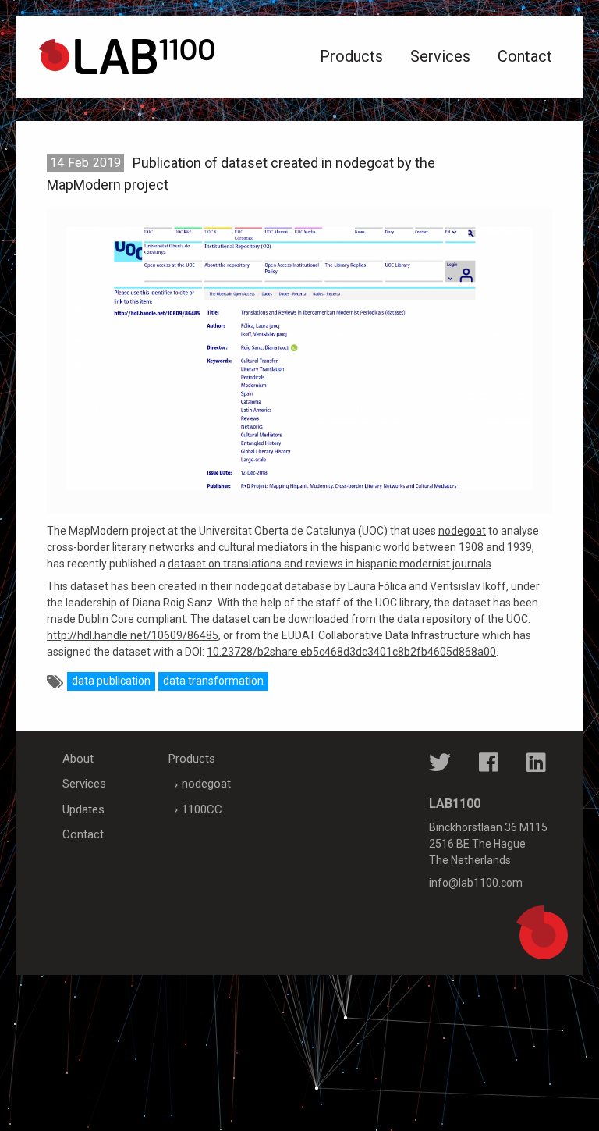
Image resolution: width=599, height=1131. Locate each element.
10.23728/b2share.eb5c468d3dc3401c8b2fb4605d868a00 (351, 652)
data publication (111, 680)
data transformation (213, 680)
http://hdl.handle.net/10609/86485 (132, 635)
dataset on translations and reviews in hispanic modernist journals (329, 563)
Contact (525, 56)
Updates (83, 809)
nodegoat (462, 531)
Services (440, 56)
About (78, 759)
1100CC (202, 809)
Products (351, 56)
